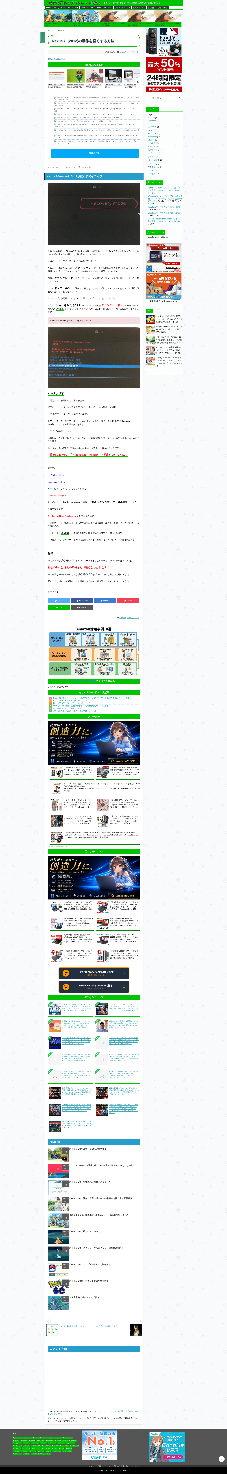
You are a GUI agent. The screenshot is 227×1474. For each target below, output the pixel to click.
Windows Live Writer (62, 1440)
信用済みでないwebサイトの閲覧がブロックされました (76, 711)
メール (55, 1448)
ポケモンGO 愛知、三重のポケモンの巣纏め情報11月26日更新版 (101, 1198)
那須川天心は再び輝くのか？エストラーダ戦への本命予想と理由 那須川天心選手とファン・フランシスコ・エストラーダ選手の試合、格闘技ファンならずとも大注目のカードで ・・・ (123, 1109)
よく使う (151, 8)
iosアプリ (152, 127)
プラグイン (27, 1448)
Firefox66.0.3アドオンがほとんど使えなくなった (73, 703)
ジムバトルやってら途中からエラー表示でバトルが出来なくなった (101, 1165)
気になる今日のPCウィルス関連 (66, 8)
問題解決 (69, 1448)
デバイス (151, 157)
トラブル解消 (46, 1445)
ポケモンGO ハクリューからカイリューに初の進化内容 (96, 1248)
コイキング (62, 1443)
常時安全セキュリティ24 (29, 1451)
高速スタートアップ (45, 1454)
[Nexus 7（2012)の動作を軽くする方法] (105, 600)
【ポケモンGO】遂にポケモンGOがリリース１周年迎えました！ (100, 1215)
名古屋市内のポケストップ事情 (84, 1297)
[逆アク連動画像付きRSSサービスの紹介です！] (132, 82)
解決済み (27, 1454)
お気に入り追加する (56, 59)
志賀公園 (41, 1451)
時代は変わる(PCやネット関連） (75, 3)
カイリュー (36, 1443)
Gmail (59, 1438)
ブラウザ (151, 164)
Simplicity (24, 1440)
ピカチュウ (18, 1448)
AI (149, 115)
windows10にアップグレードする (67, 708)
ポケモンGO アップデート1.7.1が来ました (90, 1264)
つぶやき (151, 143)
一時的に (151, 174)
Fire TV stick (44, 1438)
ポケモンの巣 (46, 1448)
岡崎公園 (17, 1451)
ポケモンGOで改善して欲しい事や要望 (88, 1149)
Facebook (152, 121)
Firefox (36, 1438)
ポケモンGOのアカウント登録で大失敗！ (89, 1281)
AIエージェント (19, 1438)
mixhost (17, 1440)
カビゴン (44, 1443)
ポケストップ (36, 1448)
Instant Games (69, 1438)
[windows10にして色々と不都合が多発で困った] (57, 82)
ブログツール (153, 167)
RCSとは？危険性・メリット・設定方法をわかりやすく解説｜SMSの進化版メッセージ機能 (92, 698)
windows (32, 1440)
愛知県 (49, 1451)
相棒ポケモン (18, 1454)
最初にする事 (57, 1451)
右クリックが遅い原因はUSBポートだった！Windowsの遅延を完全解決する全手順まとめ (168, 319)
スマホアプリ (153, 150)
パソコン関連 (153, 160)
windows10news (87, 8)
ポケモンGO (133, 51)
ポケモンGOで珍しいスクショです (85, 1231)
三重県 (62, 1448)
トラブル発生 (36, 1445)
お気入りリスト (139, 8)
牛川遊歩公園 (67, 1451)
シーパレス (71, 1443)
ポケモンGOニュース (104, 8)
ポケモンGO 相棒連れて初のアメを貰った (90, 1182)
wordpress (152, 137)
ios (149, 124)
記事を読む (94, 153)
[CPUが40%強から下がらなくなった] (113, 82)
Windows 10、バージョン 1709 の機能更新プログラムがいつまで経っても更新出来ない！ (165, 198)
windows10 (41, 1440)
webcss (48, 8)
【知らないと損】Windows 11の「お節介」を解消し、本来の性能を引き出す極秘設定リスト (168, 340)
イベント (27, 1443)
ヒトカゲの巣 (65, 1445)
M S (149, 193)
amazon (151, 118)
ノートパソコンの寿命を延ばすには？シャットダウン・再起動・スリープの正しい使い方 (168, 350)
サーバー (151, 146)
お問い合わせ (162, 8)
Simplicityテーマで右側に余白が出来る (164, 207)
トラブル (27, 1445)
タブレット (152, 153)
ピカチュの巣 (75, 1445)
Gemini (53, 1438)
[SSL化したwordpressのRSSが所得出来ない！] (94, 82)
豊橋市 (35, 1454)
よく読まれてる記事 (122, 8)
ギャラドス (53, 1443)
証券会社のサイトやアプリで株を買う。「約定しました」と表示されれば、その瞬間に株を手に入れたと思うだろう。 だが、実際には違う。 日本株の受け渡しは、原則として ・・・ (76, 1008)
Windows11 (50, 1440)
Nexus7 (122, 51)
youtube (151, 140)
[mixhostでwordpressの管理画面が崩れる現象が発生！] (76, 82)
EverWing (28, 1438)
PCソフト (152, 133)
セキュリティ (18, 1445)
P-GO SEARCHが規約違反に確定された (70, 701)
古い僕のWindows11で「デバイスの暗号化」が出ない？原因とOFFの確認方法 (168, 329)
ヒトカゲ (56, 1445)
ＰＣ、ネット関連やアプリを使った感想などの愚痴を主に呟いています (113, 1466)
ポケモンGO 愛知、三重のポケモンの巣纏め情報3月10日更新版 (80, 706)
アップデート (18, 1443)
